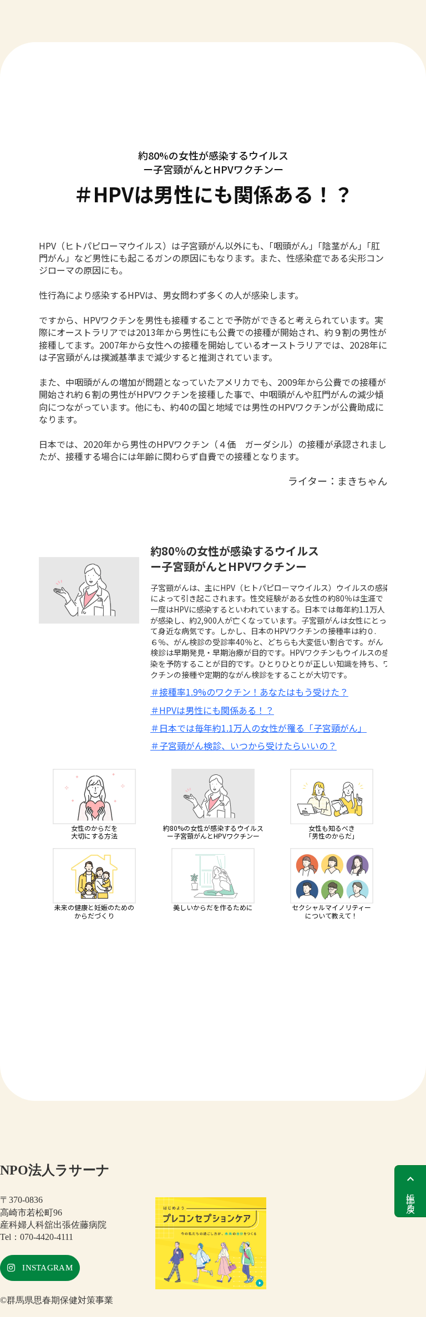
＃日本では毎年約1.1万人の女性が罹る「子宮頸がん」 (258, 728)
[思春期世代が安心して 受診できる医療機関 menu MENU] (213, 4)
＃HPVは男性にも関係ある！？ (212, 710)
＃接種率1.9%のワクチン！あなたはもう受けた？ (249, 692)
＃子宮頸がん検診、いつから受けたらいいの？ (243, 745)
